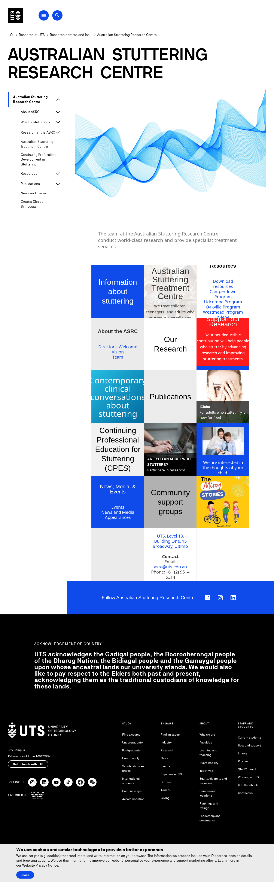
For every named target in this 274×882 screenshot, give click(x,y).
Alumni (165, 790)
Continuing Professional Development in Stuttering (39, 159)
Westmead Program (223, 312)
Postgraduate (131, 750)
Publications (30, 184)
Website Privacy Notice (40, 865)
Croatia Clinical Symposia (32, 204)
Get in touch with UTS (28, 764)
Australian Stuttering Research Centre (30, 99)
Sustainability (209, 762)
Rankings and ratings (209, 806)
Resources (29, 173)
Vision (118, 352)
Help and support (249, 745)
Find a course (131, 734)
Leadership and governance (210, 818)
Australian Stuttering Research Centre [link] (127, 35)
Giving (165, 798)
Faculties (206, 742)
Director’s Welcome (117, 347)
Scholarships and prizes (134, 768)
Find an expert (170, 734)
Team (117, 357)
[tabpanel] (170, 147)
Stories (166, 782)
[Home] (11, 35)
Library (242, 753)
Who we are (207, 734)
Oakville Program (223, 307)
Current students (249, 737)
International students (131, 781)
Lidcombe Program (223, 302)
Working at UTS (248, 777)
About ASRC (30, 112)
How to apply (130, 758)
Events (117, 507)
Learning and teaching (208, 753)
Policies (243, 761)
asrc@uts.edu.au (170, 567)
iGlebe (223, 317)
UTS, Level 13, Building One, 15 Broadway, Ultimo (170, 541)
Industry (166, 742)
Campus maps (131, 791)
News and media (33, 193)
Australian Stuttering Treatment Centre (37, 144)
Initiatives (206, 770)
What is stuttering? (35, 122)
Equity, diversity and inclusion (213, 781)
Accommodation (133, 799)
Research (167, 750)
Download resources (223, 283)
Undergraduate (132, 742)
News (164, 758)
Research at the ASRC (38, 132)
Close (25, 875)
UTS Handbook (248, 785)
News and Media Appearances (117, 514)
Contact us (245, 793)
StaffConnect (247, 769)
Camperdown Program (223, 294)
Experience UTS (171, 774)
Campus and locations (208, 793)
